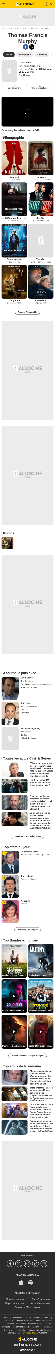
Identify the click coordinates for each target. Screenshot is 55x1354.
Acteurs (19, 28)
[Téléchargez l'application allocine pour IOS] (22, 1282)
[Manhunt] (14, 158)
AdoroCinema (38, 1303)
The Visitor (41, 177)
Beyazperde (11, 1303)
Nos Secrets (26, 732)
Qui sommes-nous (19, 1318)
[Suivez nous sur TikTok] (36, 1263)
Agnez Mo (25, 901)
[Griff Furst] (10, 713)
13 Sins (24, 735)
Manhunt (14, 177)
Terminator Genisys (29, 706)
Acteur (28, 62)
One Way (41, 218)
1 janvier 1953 (36, 69)
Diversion (25, 713)
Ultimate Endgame (28, 738)
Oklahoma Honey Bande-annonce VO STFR (14, 975)
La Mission (41, 300)
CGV (11, 1321)
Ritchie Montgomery (30, 728)
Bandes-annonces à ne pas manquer (28, 1056)
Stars (13, 28)
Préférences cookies (43, 1321)
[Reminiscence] (14, 240)
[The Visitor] (40, 158)
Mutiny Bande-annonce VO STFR (41, 975)
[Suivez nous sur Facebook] (11, 1263)
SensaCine (36, 1299)
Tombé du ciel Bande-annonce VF (41, 1011)
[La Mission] (40, 282)
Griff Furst (26, 703)
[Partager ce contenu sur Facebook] (25, 47)
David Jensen (27, 678)
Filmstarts (10, 1299)
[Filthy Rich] (14, 282)
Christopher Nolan (29, 852)
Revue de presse (35, 1324)
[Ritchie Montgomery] (10, 738)
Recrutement (35, 1318)
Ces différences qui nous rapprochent (36, 684)
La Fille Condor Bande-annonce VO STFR (14, 1011)
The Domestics (27, 681)
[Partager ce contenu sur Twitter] (31, 47)
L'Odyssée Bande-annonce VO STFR (14, 1046)
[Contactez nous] (44, 1263)
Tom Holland (27, 876)
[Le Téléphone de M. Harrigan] (14, 199)
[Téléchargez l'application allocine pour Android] (32, 1282)
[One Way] (40, 199)
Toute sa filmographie (27, 312)
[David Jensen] (10, 688)
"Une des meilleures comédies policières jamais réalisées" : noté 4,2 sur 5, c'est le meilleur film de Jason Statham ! (41, 802)
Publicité (46, 1318)
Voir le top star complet (28, 930)
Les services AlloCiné (21, 1327)
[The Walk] (40, 240)
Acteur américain (31, 28)
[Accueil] (25, 4)
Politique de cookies (24, 1321)
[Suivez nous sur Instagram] (27, 1263)
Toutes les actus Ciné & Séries (27, 836)
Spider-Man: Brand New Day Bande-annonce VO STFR (41, 1046)
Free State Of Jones (29, 687)
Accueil (5, 28)
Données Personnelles (16, 1324)
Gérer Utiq (37, 1327)
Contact (6, 1318)
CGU (5, 1321)
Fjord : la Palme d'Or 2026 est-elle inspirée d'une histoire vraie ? (40, 782)
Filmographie (13, 138)
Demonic (24, 710)
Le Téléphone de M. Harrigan (14, 218)
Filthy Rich (14, 300)
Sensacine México (24, 1307)
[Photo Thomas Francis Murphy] (7, 543)
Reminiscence (14, 259)
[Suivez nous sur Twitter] (19, 1263)
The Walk (41, 259)
